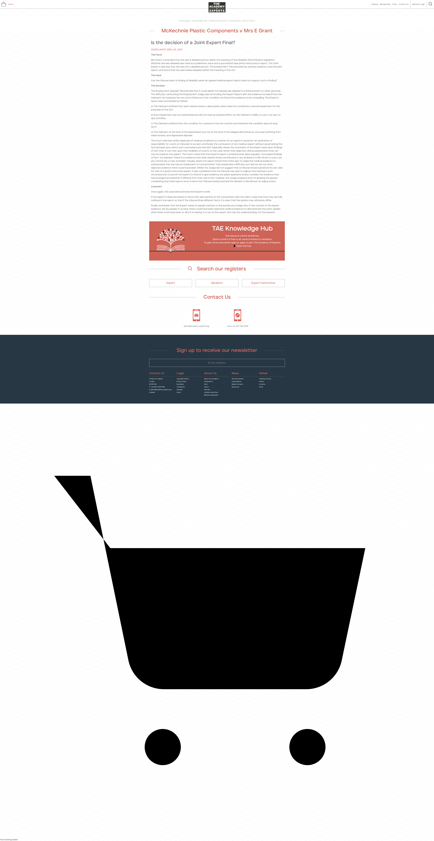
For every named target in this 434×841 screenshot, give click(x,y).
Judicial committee (211, 392)
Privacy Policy (181, 381)
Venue (206, 387)
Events (261, 381)
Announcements (238, 378)
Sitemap (180, 389)
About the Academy (211, 378)
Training (374, 4)
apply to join (246, 243)
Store (261, 387)
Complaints (181, 387)
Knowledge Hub (200, 21)
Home (179, 392)
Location (262, 384)
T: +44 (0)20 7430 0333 (157, 387)
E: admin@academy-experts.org (160, 389)
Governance (208, 381)
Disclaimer (180, 384)
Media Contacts (237, 384)
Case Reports (236, 381)
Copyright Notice (183, 378)
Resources (235, 387)
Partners (207, 389)
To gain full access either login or (222, 243)
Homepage (184, 21)
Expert (170, 283)
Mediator (217, 283)
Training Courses (265, 378)
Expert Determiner (263, 283)
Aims (206, 384)
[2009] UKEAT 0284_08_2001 (167, 49)
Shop (394, 4)
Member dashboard (211, 395)
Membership (385, 4)
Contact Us (404, 4)
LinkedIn (152, 392)
